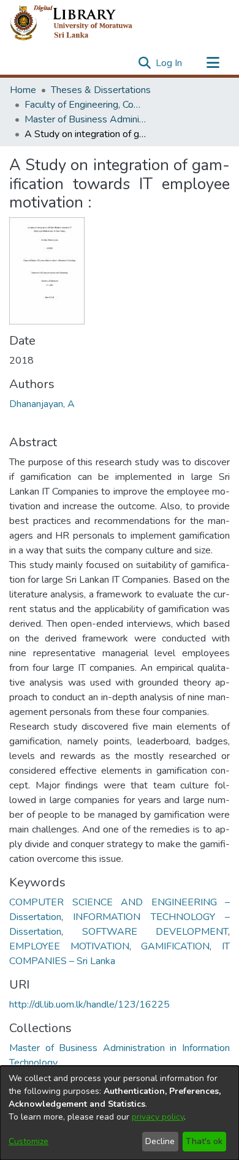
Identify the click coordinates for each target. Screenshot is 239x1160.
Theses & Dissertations (101, 90)
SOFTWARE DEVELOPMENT (155, 931)
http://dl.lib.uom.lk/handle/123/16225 (89, 1004)
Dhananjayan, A (42, 404)
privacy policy (158, 1117)
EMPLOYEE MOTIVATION (69, 946)
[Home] (81, 23)
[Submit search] (144, 63)
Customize (28, 1141)
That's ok (204, 1141)
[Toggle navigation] (212, 63)
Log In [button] (169, 63)
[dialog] (119, 1113)
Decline (160, 1141)
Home (23, 90)
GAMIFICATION (175, 946)
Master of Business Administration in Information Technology (86, 119)
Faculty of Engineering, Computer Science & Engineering (86, 104)
